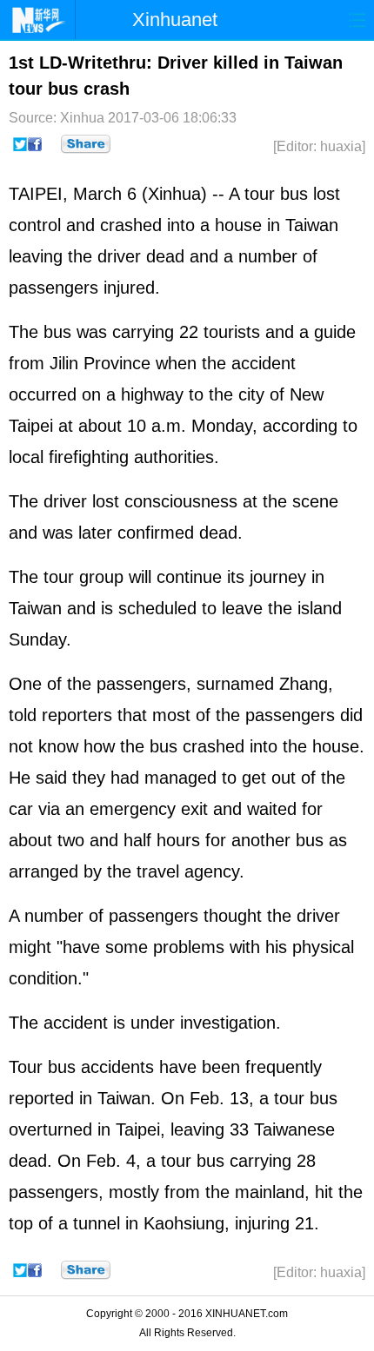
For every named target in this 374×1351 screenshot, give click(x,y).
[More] (85, 144)
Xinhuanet (174, 19)
